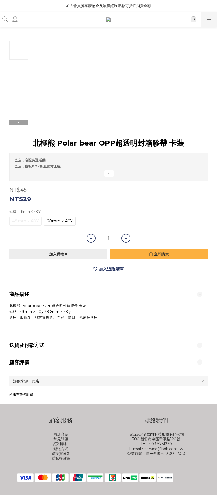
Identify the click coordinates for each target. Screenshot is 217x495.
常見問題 (60, 439)
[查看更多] (108, 175)
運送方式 (60, 448)
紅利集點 (60, 443)
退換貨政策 (61, 453)
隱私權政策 (61, 458)
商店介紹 (60, 434)
